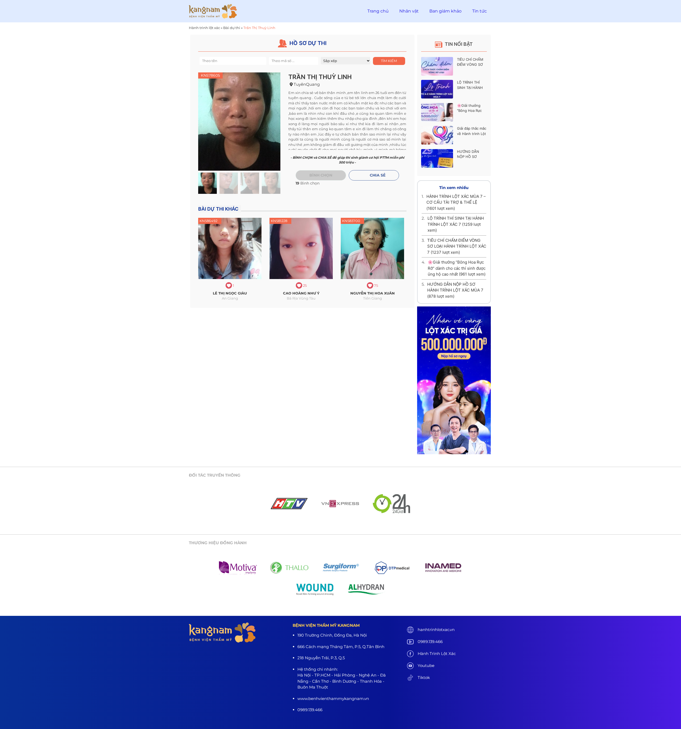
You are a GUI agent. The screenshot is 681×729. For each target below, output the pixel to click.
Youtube (426, 665)
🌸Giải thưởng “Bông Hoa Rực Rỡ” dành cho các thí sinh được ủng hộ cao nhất (456, 268)
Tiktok (424, 677)
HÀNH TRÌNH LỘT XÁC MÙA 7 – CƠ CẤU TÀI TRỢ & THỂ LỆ (456, 202)
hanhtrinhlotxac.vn (436, 629)
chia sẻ (377, 175)
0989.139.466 (430, 641)
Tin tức (479, 11)
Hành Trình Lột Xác (437, 653)
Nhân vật (409, 11)
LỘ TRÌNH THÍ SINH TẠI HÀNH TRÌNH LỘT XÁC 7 (471, 87)
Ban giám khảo (445, 11)
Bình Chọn (320, 175)
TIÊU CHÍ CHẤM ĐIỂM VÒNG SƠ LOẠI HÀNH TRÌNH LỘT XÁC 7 (456, 246)
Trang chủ (378, 11)
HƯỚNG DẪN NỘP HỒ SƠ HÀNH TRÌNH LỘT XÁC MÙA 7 (455, 290)
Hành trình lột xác (204, 28)
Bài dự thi (231, 28)
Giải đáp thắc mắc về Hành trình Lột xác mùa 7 (471, 133)
